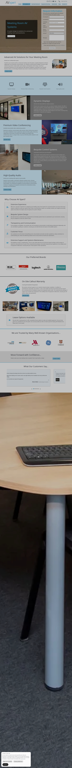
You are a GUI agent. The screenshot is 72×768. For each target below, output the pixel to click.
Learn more (23, 758)
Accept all (5, 764)
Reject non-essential (7, 761)
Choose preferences (18, 761)
